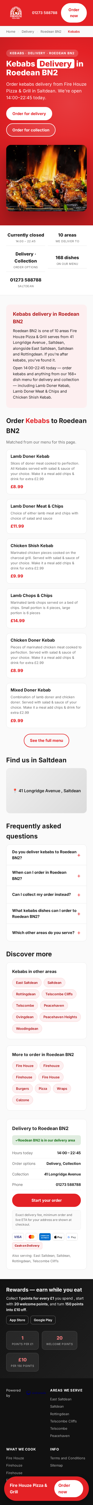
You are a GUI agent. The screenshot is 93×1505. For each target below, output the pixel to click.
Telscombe (25, 1005)
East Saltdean (27, 982)
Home (10, 31)
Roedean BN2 (51, 31)
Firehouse (24, 1077)
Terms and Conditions (67, 1458)
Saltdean (54, 982)
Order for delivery (29, 113)
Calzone (22, 1100)
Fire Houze (25, 1066)
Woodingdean (27, 1028)
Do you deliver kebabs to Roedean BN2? (44, 854)
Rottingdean (26, 994)
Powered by (13, 1393)
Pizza (43, 1088)
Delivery (28, 31)
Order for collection (30, 129)
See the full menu (46, 740)
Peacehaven (54, 1005)
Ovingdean (25, 1017)
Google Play (43, 1320)
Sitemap (56, 1465)
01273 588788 (44, 12)
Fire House (51, 1077)
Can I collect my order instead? (41, 894)
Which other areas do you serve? (43, 932)
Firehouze (51, 1066)
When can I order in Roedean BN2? (39, 875)
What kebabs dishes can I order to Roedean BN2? (44, 913)
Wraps (62, 1088)
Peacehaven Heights (60, 1017)
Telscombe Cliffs (59, 994)
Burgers (22, 1088)
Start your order (47, 1200)
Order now (73, 12)
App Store (17, 1320)
